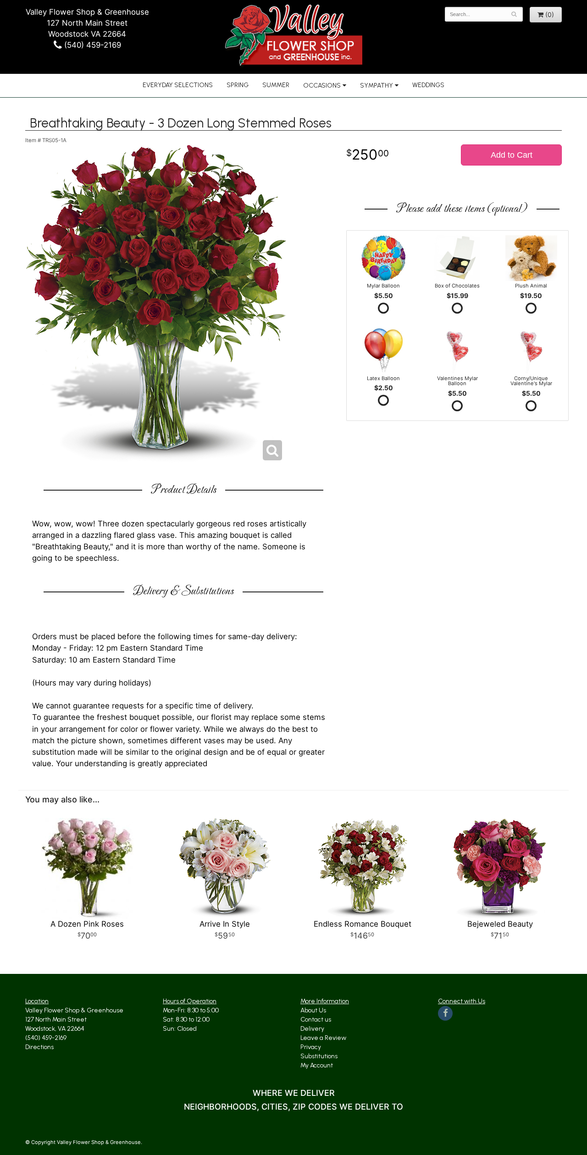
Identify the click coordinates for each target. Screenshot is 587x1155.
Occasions (322, 85)
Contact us (315, 1019)
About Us (313, 1010)
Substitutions (319, 1056)
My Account (316, 1065)
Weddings (428, 85)
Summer (275, 85)
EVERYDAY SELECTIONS (178, 85)
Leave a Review (323, 1038)
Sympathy (376, 85)
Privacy (310, 1047)
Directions (39, 1047)
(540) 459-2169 (91, 45)
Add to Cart (511, 155)
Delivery (312, 1029)
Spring (238, 85)
